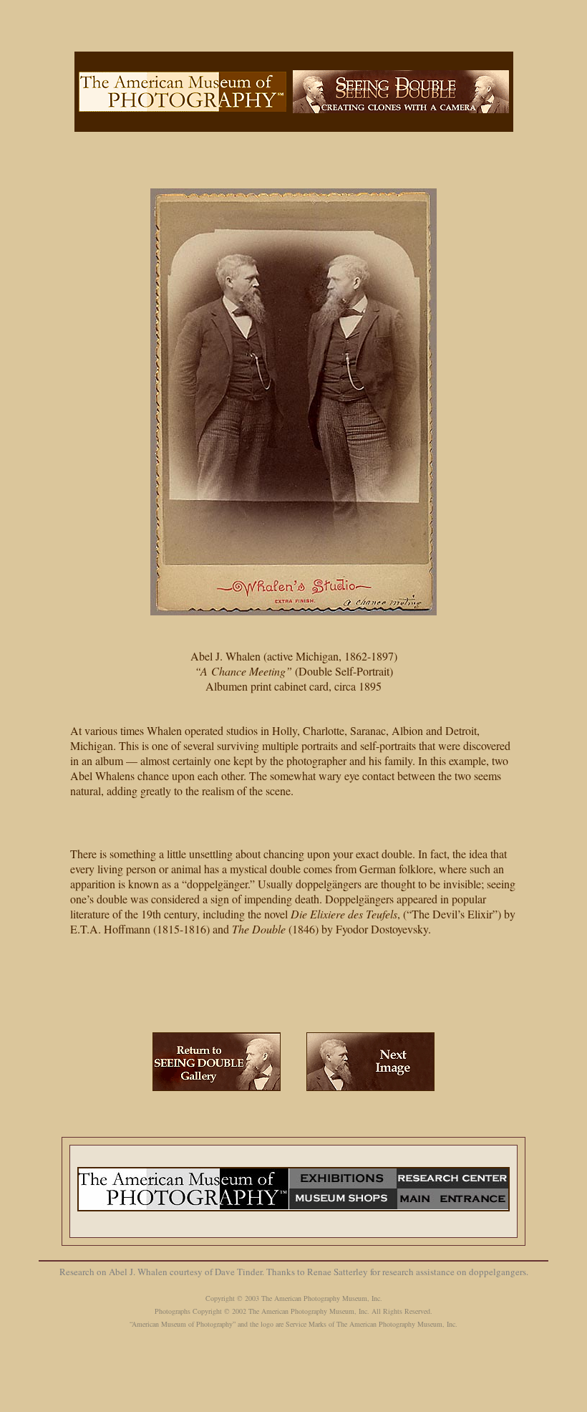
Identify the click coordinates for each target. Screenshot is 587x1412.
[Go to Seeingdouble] (216, 1056)
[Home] (182, 86)
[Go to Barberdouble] (370, 1056)
